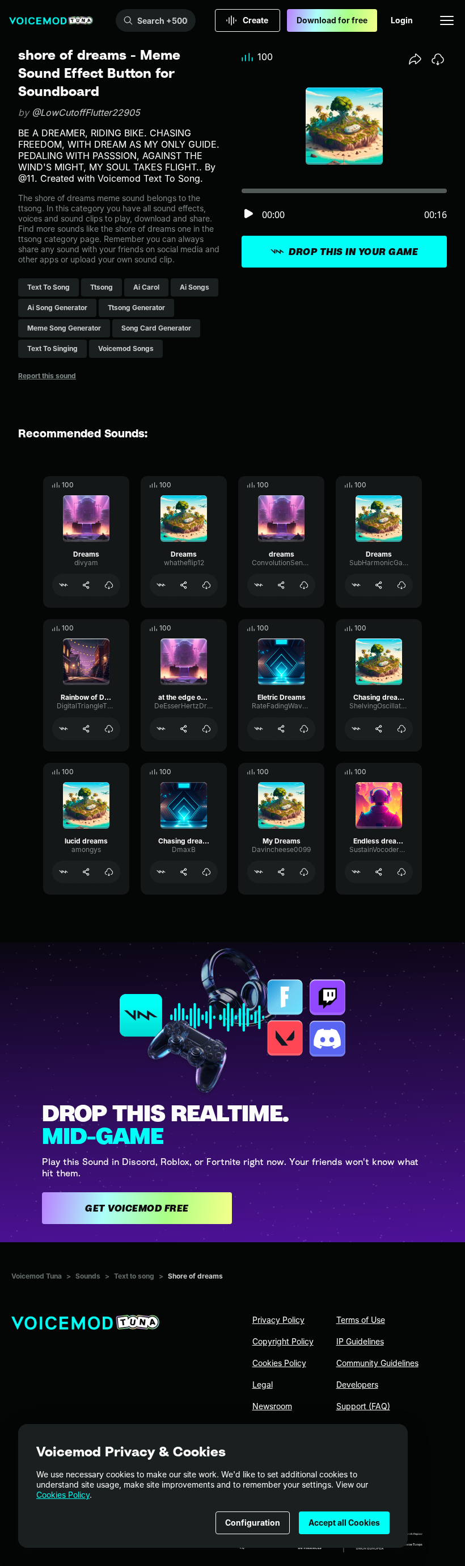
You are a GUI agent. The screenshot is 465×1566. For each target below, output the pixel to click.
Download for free (332, 20)
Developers (357, 1384)
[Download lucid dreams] (109, 872)
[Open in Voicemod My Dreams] (258, 872)
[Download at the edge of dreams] (206, 728)
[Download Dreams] (109, 585)
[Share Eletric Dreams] (281, 728)
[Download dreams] (304, 585)
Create (255, 20)
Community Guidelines (377, 1363)
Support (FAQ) (363, 1406)
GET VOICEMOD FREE (137, 1208)
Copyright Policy (283, 1341)
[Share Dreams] (86, 585)
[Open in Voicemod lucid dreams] (63, 872)
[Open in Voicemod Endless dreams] (356, 872)
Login (402, 20)
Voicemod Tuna (36, 1276)
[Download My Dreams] (304, 872)
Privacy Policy (278, 1320)
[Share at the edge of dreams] (183, 728)
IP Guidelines (360, 1341)
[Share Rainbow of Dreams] (86, 728)
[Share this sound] (415, 59)
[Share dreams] (281, 585)
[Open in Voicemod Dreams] (63, 585)
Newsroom (272, 1406)
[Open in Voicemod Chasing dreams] (356, 728)
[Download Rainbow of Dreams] (109, 728)
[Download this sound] (438, 59)
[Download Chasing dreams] (401, 728)
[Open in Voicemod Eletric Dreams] (258, 728)
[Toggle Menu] (447, 20)
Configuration (252, 1522)
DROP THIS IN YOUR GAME (353, 251)
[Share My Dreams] (281, 872)
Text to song (134, 1276)
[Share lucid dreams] (86, 872)
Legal (262, 1384)
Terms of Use (360, 1320)
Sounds (87, 1276)
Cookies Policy (63, 1495)
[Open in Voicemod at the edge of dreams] (161, 728)
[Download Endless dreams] (401, 872)
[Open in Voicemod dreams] (258, 585)
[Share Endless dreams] (378, 872)
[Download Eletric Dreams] (304, 728)
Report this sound (47, 375)
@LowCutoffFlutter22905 (86, 112)
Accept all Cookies (344, 1522)
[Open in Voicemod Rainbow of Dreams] (63, 728)
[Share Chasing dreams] (378, 728)
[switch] (248, 214)
